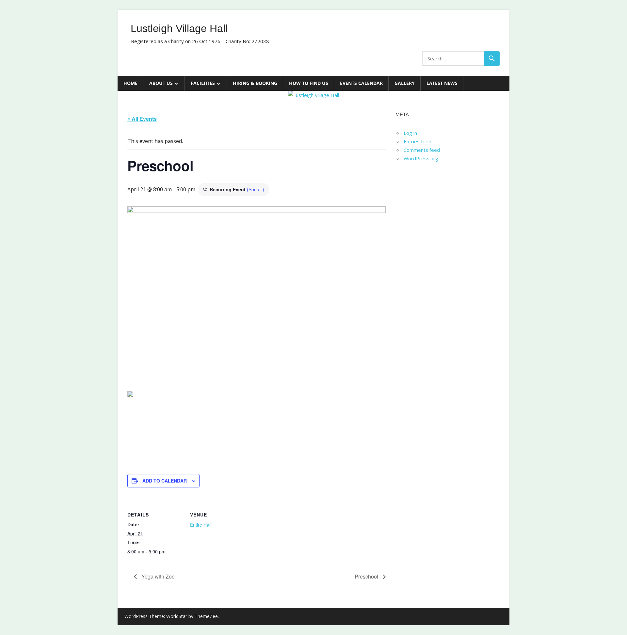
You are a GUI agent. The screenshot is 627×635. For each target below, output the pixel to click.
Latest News (442, 83)
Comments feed (422, 150)
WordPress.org (421, 158)
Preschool (367, 576)
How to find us (308, 83)
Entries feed (417, 141)
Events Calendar (361, 83)
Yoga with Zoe (157, 576)
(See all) (255, 189)
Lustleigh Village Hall (179, 28)
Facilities (203, 83)
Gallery (404, 83)
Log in (410, 133)
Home (130, 83)
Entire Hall (200, 524)
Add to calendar (164, 480)
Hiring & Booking (255, 83)
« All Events (142, 118)
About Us (161, 83)
